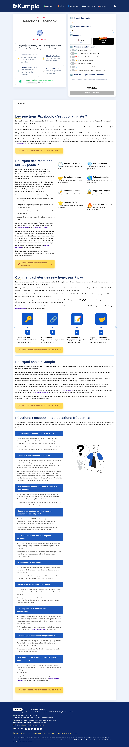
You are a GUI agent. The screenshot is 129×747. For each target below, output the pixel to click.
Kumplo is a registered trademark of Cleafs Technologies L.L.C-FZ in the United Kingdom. (39, 712)
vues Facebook (68, 390)
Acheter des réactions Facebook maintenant (39, 151)
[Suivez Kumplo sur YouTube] (32, 728)
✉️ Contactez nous (88, 6)
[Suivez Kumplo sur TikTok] (35, 728)
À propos (15, 733)
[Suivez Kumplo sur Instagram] (26, 728)
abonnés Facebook (41, 392)
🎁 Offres (61, 6)
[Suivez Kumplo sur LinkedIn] (41, 728)
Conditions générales (39, 733)
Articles (23, 733)
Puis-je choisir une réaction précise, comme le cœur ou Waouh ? (37, 488)
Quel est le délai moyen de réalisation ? (34, 455)
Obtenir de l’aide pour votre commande (33, 725)
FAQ (75, 733)
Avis (29, 733)
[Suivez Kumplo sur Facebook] (29, 728)
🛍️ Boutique (48, 6)
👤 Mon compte (73, 6)
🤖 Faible (81, 41)
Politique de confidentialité (64, 733)
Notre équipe (50, 733)
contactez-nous (20, 308)
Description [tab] (21, 103)
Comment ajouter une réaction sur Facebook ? (36, 433)
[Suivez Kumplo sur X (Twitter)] (38, 728)
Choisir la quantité (82, 18)
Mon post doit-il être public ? (29, 562)
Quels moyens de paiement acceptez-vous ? (36, 635)
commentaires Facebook (41, 227)
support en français (38, 629)
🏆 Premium (103, 41)
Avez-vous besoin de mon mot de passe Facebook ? (34, 537)
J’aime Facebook (21, 143)
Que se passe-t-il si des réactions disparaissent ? (31, 610)
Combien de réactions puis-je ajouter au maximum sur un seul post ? (34, 512)
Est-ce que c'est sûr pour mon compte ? (34, 584)
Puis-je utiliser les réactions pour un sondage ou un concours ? (36, 658)
